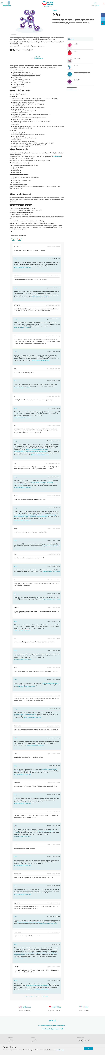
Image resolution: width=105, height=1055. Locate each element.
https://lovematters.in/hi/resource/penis (37, 449)
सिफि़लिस (76, 65)
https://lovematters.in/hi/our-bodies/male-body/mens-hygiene (30, 451)
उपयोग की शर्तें (10, 1042)
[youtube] (88, 1040)
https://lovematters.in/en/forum (22, 267)
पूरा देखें (71, 88)
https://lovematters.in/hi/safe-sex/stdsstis (25, 714)
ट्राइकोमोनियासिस (57, 156)
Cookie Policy (60, 1050)
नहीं (19, 239)
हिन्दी (51, 6)
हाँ (88, 1048)
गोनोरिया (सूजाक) (77, 58)
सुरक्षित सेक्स (54, 10)
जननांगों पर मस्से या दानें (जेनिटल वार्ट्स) (82, 73)
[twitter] (81, 1040)
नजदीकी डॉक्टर (11, 1040)
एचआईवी (76, 44)
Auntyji (15, 258)
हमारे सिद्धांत (33, 1037)
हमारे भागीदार (10, 1037)
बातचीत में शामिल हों (38, 59)
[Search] (103, 3)
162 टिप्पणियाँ (37, 57)
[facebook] (78, 1040)
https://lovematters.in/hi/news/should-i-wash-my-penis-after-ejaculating (36, 515)
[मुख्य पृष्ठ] (47, 5)
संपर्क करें (32, 1042)
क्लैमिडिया (76, 51)
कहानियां (63, 1025)
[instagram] (85, 1040)
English (46, 6)
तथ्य (58, 1025)
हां (13, 239)
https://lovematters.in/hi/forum (51, 546)
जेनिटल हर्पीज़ (77, 80)
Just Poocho (34, 1040)
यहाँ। (62, 1029)
